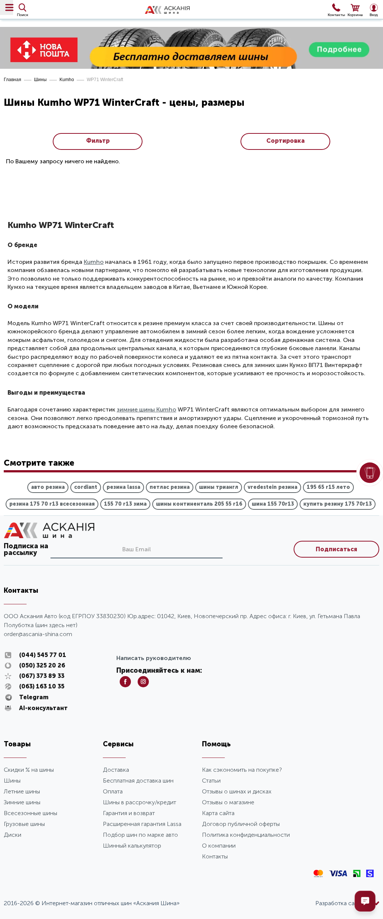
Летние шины (22, 791)
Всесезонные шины (30, 813)
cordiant (85, 487)
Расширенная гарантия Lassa (142, 823)
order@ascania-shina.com (38, 634)
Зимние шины (22, 802)
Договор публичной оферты (241, 823)
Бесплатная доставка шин (138, 780)
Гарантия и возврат (129, 813)
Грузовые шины (24, 823)
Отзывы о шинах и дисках (237, 791)
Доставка (116, 769)
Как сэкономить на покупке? (242, 769)
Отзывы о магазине (228, 802)
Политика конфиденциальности (246, 834)
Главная (12, 79)
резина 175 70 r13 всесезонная (52, 504)
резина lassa (123, 487)
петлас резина (170, 487)
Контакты (215, 856)
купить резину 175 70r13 (337, 504)
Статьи (211, 780)
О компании (219, 845)
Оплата (113, 791)
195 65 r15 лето (328, 487)
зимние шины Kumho (146, 409)
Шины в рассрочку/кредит (139, 802)
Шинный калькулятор (132, 845)
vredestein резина (272, 487)
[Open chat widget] (365, 901)
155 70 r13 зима (125, 504)
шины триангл (218, 487)
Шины (40, 79)
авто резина (48, 487)
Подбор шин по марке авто (140, 834)
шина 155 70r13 (273, 504)
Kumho (66, 79)
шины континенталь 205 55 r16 (199, 504)
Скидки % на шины (29, 769)
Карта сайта (218, 813)
